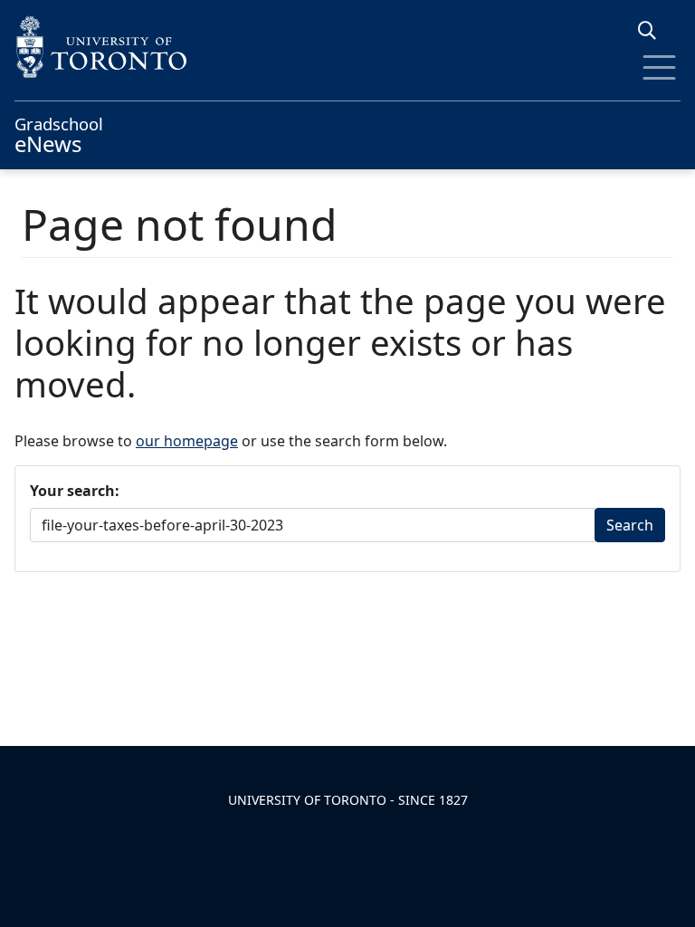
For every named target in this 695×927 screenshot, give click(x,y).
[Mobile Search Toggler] (654, 30)
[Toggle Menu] (659, 67)
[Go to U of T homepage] (347, 46)
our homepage (187, 441)
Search (629, 525)
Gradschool (58, 133)
